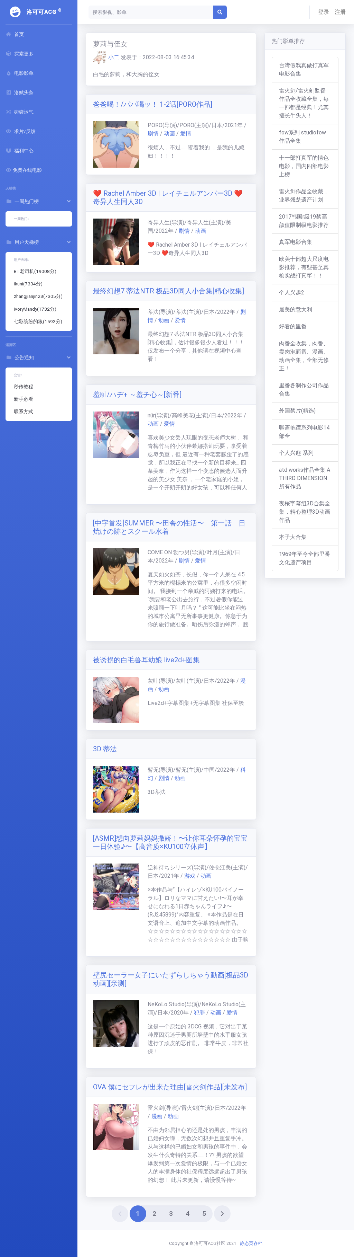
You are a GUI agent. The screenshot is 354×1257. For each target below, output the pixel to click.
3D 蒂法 (105, 749)
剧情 (153, 133)
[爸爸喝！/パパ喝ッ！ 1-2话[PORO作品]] (116, 144)
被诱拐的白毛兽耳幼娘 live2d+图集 (146, 660)
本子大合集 (293, 537)
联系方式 (23, 411)
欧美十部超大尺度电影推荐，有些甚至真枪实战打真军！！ (304, 267)
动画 (169, 133)
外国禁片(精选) (297, 410)
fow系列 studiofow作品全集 (302, 136)
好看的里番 (293, 326)
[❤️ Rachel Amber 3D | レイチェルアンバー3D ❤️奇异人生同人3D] (116, 242)
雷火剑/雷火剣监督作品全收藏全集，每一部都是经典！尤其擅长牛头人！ (304, 103)
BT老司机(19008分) (35, 271)
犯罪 (199, 1012)
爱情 (185, 133)
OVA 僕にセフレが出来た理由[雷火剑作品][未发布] (170, 1087)
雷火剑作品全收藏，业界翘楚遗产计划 (304, 195)
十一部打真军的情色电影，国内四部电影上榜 (304, 166)
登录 (323, 12)
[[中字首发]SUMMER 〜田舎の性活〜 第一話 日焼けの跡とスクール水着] (116, 571)
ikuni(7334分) (28, 283)
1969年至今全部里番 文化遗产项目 (304, 558)
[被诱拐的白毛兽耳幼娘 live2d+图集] (116, 700)
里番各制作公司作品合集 (304, 389)
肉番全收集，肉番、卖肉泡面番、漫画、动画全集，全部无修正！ (304, 356)
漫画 (156, 1116)
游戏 (189, 876)
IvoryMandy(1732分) (35, 309)
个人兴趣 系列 (296, 453)
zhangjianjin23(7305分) (38, 296)
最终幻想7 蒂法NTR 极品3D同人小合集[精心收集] (168, 291)
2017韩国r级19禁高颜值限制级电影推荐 (304, 220)
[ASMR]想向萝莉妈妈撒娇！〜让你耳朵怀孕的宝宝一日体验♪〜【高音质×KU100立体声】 (170, 842)
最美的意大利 (295, 309)
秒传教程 (23, 386)
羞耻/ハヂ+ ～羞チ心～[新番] (137, 394)
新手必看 (23, 399)
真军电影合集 (295, 242)
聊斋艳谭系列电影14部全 (304, 431)
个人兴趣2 (291, 292)
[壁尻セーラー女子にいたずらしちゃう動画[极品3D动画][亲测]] (116, 1023)
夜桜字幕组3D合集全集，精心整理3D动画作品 (304, 511)
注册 (340, 12)
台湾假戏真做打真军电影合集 (304, 69)
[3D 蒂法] (116, 789)
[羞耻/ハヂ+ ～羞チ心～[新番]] (116, 434)
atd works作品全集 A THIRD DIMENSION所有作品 (304, 478)
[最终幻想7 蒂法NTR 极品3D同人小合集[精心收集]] (116, 331)
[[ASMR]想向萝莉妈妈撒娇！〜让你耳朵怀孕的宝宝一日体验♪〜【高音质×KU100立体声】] (116, 887)
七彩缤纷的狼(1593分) (38, 321)
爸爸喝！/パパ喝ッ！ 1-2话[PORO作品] (152, 104)
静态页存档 (251, 1243)
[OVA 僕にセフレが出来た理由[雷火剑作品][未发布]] (116, 1127)
